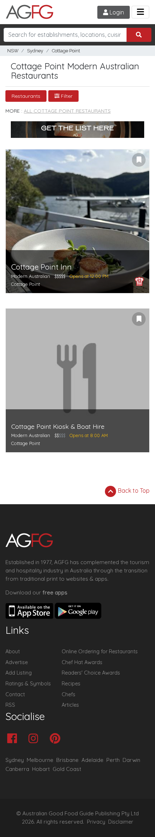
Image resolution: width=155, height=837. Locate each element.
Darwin (131, 760)
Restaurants (26, 96)
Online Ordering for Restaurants (100, 651)
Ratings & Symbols (28, 683)
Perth (113, 760)
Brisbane (67, 760)
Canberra (17, 769)
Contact (15, 694)
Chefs (68, 694)
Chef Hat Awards (82, 662)
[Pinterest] (57, 739)
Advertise (16, 662)
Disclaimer (120, 822)
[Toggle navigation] (140, 12)
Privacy (96, 822)
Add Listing (18, 673)
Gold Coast (67, 769)
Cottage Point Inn (41, 267)
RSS (10, 705)
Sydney (35, 50)
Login (116, 12)
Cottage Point (66, 50)
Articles (70, 705)
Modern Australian (30, 276)
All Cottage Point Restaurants (67, 111)
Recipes (71, 683)
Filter (65, 96)
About (12, 651)
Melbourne (40, 760)
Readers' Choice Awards (91, 673)
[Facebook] (13, 739)
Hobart (41, 769)
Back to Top (133, 490)
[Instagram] (35, 739)
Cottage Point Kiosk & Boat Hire (58, 426)
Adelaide (92, 760)
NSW (12, 50)
